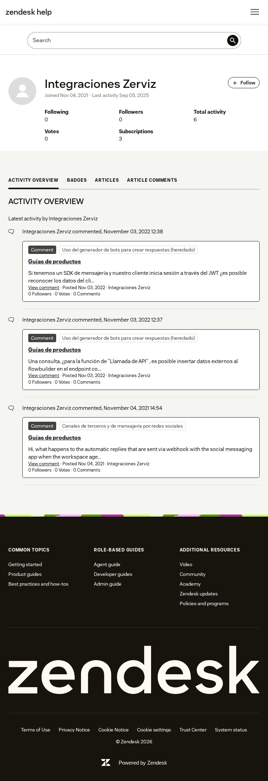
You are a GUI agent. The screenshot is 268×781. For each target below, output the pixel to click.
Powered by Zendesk (143, 762)
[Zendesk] (134, 670)
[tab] (33, 181)
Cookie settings (154, 729)
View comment (43, 288)
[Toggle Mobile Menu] (254, 12)
